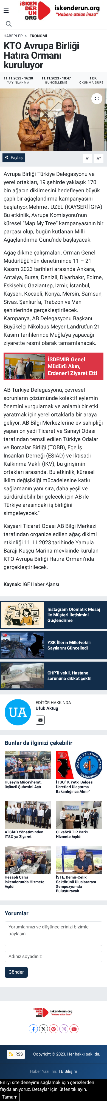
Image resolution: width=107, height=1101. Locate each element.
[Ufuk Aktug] (18, 711)
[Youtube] (73, 1028)
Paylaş (17, 157)
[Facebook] (33, 1028)
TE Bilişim (67, 1071)
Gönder (16, 972)
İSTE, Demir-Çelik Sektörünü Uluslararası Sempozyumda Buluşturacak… (76, 884)
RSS (18, 1054)
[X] (43, 1028)
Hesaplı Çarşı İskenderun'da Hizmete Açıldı (24, 882)
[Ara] (9, 24)
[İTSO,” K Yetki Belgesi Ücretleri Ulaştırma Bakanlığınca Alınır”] (79, 764)
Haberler (13, 36)
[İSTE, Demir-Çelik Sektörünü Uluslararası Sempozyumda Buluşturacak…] (79, 859)
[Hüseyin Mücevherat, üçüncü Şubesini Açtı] (28, 764)
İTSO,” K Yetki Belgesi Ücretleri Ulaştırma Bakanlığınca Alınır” (75, 787)
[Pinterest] (53, 1028)
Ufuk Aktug (47, 708)
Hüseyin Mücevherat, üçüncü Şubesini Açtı (23, 784)
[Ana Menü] (6, 10)
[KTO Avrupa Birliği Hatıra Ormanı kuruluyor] (53, 119)
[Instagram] (63, 1028)
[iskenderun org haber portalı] (60, 10)
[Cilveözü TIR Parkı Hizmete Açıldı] (79, 814)
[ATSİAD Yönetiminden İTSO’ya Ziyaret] (28, 814)
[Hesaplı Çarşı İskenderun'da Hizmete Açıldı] (28, 859)
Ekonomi (38, 36)
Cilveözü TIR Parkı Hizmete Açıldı (72, 834)
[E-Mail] (40, 720)
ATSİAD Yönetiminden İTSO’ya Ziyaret (24, 834)
